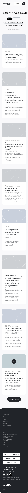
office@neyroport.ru (9, 467)
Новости (16, 19)
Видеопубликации (14, 29)
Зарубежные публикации (14, 25)
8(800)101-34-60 (8, 469)
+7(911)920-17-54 (8, 471)
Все (9, 19)
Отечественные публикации (14, 22)
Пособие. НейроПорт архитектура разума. (11, 189)
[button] (11, 454)
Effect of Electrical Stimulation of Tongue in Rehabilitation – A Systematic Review (14, 55)
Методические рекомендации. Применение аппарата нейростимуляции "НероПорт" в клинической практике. (14, 146)
